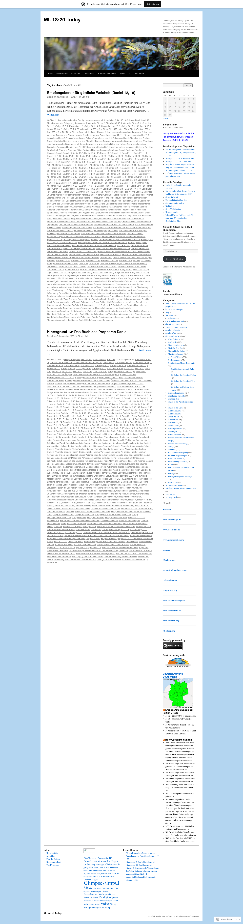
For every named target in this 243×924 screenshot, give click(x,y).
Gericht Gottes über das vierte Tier (84, 254)
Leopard (64, 281)
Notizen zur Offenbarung (177, 443)
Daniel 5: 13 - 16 (57, 176)
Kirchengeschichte (175, 428)
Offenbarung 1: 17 (60, 290)
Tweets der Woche (175, 458)
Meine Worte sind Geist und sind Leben (126, 281)
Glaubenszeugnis (174, 410)
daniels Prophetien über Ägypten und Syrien (80, 212)
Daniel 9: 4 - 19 (86, 191)
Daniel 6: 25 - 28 (129, 179)
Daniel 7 (76, 182)
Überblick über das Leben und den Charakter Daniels (78, 141)
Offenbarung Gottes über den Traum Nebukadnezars (127, 290)
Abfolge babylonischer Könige (90, 132)
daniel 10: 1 (78, 152)
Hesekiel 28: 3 (125, 260)
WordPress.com (52, 865)
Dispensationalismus (176, 392)
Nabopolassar (108, 284)
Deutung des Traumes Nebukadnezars (76, 224)
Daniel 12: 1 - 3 (89, 158)
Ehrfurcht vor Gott (135, 233)
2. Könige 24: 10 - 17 (108, 126)
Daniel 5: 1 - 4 (131, 173)
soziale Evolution (63, 305)
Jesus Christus (79, 266)
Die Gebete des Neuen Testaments (181, 363)
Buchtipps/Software (107, 73)
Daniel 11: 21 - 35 (70, 155)
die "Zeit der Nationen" (124, 224)
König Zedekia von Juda (139, 275)
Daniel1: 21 (59, 200)
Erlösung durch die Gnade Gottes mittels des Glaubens (102, 242)
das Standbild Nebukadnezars (112, 218)
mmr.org (166, 550)
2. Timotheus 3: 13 (83, 129)
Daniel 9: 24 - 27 (70, 191)
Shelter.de (167, 509)
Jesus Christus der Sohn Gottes (132, 266)
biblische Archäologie (173, 309)
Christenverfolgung (175, 354)
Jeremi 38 (83, 263)
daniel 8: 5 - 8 (72, 188)
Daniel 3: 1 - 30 (101, 167)
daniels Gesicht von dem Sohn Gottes (88, 203)
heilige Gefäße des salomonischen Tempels (132, 257)
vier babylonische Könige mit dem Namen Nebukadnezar (96, 311)
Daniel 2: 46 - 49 (73, 167)
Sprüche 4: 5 (106, 305)
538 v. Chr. (97, 129)
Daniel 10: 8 (105, 152)
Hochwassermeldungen (178, 739)
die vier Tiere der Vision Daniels (133, 469)
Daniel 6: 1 (132, 176)
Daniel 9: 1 (107, 188)
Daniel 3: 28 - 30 (73, 170)
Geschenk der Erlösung (110, 254)
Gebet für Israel (171, 197)
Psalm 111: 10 (84, 299)
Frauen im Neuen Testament (176, 327)
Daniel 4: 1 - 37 (117, 170)
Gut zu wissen (173, 416)
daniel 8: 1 (110, 185)
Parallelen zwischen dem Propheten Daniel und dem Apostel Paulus (78, 296)
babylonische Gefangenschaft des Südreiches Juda (86, 383)
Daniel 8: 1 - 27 (123, 185)
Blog (167, 312)
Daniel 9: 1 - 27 (120, 188)
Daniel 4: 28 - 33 (57, 173)
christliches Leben (172, 324)
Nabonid (77, 284)
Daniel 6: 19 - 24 (99, 179)
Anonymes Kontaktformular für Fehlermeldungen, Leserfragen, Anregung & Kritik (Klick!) (178, 137)
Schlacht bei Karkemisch (111, 302)
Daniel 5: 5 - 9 (120, 176)
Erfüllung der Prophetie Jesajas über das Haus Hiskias (115, 239)
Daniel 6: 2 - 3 (114, 179)
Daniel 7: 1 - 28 (100, 182)
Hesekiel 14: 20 (78, 260)
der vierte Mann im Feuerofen (113, 460)
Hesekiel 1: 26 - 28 (109, 260)
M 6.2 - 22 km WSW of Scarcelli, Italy (180, 715)
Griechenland (106, 257)
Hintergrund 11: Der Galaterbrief (178, 161)
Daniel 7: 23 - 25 (57, 185)
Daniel (59, 152)
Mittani (69, 284)
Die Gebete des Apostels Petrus (183, 380)
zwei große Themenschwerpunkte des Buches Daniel (121, 559)
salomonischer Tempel (70, 302)
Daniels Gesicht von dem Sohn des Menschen (115, 442)
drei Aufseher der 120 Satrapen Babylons (107, 472)
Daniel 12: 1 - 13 (73, 158)
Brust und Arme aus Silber (70, 149)
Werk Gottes (173, 482)
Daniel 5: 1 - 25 (102, 173)
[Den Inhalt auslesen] (164, 709)
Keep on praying (172, 212)
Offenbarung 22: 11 (77, 290)
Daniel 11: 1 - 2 (140, 152)
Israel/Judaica (70, 120)
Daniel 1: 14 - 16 (96, 161)
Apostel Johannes (91, 135)
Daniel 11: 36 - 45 (119, 155)
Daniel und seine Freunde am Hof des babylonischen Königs (88, 439)
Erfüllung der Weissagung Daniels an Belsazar (118, 481)
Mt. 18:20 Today (62, 19)
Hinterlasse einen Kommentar (99, 319)
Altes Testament (174, 339)
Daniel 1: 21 (126, 161)
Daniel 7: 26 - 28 (73, 185)
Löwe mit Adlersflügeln (129, 520)
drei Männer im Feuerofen (68, 233)
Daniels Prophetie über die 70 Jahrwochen (103, 206)
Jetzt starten (153, 4)
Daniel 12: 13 (130, 158)
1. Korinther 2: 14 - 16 (113, 120)
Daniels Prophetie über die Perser (98, 209)
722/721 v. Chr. (69, 132)
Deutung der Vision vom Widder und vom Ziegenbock (102, 463)
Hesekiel (51, 260)
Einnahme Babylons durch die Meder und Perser (123, 236)
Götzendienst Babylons (57, 251)
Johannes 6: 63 (72, 269)
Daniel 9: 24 (57, 191)
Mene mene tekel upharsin (135, 523)
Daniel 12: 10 (117, 158)
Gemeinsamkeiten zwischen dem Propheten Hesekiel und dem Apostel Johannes (98, 493)
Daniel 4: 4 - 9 (88, 173)
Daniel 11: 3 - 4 (86, 155)
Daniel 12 (61, 158)
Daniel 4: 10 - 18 (132, 170)
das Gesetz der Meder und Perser (107, 215)
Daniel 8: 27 (59, 188)
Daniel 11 (116, 152)
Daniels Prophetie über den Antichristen (65, 206)
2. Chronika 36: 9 (72, 365)
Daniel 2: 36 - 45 (102, 407)
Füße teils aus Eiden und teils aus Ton (113, 248)
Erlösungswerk (135, 242)
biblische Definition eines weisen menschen (115, 146)
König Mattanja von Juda (120, 514)
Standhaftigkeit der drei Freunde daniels (120, 547)
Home (50, 73)
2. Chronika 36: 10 (94, 123)
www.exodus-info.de (171, 529)
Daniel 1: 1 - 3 (81, 161)
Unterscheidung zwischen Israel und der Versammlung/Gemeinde (98, 550)
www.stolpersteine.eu (172, 610)
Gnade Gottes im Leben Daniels (136, 254)
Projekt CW (125, 73)
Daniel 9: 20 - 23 (102, 431)
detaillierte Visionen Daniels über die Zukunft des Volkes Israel (85, 221)
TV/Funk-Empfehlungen (177, 455)
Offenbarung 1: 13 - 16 (119, 529)
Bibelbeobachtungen (176, 345)
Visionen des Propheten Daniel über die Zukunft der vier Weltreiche (88, 314)
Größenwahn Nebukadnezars (85, 257)
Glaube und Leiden (172, 330)
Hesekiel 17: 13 (93, 260)
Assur (70, 138)
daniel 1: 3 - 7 (139, 161)
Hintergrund (86, 359)
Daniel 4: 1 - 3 (103, 170)
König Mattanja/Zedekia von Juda (80, 275)
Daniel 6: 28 (143, 179)
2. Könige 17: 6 (59, 126)
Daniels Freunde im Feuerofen (117, 200)
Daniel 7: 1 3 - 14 (129, 182)
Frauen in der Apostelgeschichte (180, 401)
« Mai (165, 118)
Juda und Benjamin (88, 269)
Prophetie (111, 359)
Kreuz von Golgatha (127, 278)
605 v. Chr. (56, 132)
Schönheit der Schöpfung (178, 452)
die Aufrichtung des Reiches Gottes (119, 466)
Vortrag (171, 473)
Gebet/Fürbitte (176, 357)
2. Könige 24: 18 (141, 126)
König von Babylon (118, 275)
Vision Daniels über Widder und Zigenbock (95, 553)
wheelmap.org (169, 630)
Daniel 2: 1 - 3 (70, 164)
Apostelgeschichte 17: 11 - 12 (113, 135)
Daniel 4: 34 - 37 (73, 173)
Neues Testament (174, 434)
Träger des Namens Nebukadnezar (78, 308)
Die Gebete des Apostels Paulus (183, 375)
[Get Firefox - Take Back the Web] (178, 667)
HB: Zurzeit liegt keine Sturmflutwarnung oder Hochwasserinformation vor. (180, 787)
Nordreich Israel (110, 287)
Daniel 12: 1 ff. (103, 158)
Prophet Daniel (116, 296)
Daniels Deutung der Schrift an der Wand (84, 200)
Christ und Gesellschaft (174, 321)
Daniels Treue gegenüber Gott (60, 215)
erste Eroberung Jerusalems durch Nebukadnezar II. (101, 487)
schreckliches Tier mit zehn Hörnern (113, 544)
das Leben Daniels (61, 218)
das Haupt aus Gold (132, 215)
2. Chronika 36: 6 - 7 (130, 123)
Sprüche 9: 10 (119, 305)
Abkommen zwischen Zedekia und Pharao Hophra (96, 374)
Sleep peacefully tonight (174, 203)
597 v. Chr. (139, 129)
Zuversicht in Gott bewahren (176, 200)
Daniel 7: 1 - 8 (114, 182)
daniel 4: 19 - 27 (98, 413)
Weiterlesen (54, 114)
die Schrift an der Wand (136, 227)
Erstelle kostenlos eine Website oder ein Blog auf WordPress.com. (173, 916)
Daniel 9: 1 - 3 (134, 188)
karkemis (102, 269)
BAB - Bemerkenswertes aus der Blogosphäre (100, 861)
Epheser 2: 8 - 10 (54, 239)
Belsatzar (90, 146)
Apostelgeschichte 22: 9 (138, 135)
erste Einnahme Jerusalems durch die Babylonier (94, 245)
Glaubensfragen (171, 333)
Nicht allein (169, 206)
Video (170, 464)
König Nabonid (102, 275)
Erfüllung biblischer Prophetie (76, 239)
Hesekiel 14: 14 (63, 260)
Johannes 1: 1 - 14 (55, 269)
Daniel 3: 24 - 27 (57, 170)
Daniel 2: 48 (87, 167)
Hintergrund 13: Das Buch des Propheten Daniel (87, 331)
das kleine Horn (114, 457)
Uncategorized (171, 497)
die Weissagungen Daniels (106, 230)
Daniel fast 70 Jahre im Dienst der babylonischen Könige (120, 434)
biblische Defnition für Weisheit (111, 389)
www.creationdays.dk (172, 519)
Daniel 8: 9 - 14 (86, 188)
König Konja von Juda (119, 272)
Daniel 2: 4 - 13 (58, 167)
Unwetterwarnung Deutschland (173, 675)
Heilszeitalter (173, 419)
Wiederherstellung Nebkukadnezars (63, 317)
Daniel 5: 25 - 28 (89, 176)
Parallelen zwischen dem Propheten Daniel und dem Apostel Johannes (119, 293)
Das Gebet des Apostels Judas (182, 369)
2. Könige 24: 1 (74, 126)
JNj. (87, 96)
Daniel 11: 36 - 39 (102, 155)
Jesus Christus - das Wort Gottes (102, 266)
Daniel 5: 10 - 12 (97, 416)
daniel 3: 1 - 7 (115, 167)
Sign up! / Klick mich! (174, 259)
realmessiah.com (170, 580)
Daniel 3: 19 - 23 (98, 410)
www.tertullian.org (171, 620)
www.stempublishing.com (174, 600)
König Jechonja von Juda (131, 269)
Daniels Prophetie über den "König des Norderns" (128, 203)
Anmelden (50, 856)
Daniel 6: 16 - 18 (84, 179)
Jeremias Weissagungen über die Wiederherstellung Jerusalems (104, 505)
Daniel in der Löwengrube (101, 194)
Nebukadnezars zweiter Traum (88, 287)
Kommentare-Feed (53, 862)
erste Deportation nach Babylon (117, 484)
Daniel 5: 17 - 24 (73, 176)
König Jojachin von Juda (122, 511)
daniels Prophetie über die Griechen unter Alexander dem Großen (116, 448)
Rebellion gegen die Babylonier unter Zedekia (128, 299)
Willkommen (62, 73)
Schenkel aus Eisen (90, 302)
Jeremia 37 (94, 263)
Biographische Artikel (176, 351)
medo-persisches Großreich (94, 281)
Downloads (89, 73)
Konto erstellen (52, 853)
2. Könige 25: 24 (83, 368)
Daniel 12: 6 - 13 (144, 158)
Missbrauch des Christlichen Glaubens (180, 488)
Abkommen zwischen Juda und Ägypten (123, 132)
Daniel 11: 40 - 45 (136, 155)
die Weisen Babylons (83, 230)
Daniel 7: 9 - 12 (89, 185)
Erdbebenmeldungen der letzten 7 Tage (178, 711)
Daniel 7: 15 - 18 (99, 425)
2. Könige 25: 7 (67, 129)
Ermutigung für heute (176, 395)
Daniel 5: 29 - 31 (105, 176)
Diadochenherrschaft (103, 224)
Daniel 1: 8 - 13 (104, 404)
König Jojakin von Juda (97, 272)
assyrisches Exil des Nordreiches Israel (92, 138)
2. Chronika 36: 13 (112, 123)
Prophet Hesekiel (132, 296)
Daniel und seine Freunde (86, 197)
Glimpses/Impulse (72, 359)
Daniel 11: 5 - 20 (105, 398)
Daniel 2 (59, 164)
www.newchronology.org (173, 539)
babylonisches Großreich (105, 386)
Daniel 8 (100, 185)
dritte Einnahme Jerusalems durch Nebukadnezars (103, 233)
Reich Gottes (53, 302)
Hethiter (136, 260)
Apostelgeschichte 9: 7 (57, 138)
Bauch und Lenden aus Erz (69, 146)
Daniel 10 (67, 152)
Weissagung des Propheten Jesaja (134, 314)
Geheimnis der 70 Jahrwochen (83, 251)
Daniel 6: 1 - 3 (53, 179)
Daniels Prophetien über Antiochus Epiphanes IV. (101, 451)
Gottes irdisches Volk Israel (59, 257)
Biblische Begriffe (175, 348)
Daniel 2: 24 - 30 (116, 164)
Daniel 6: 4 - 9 (65, 182)
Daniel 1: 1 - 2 (53, 161)
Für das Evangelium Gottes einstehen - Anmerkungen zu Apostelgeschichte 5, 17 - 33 (180, 152)
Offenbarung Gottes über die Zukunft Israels (66, 293)
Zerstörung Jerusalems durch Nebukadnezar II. (120, 317)
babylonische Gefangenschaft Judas (69, 144)
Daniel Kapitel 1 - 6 (122, 194)
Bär (83, 146)
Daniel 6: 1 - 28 (145, 176)
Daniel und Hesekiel (64, 197)
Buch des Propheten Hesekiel (103, 392)
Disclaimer (139, 73)
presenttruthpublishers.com (174, 570)
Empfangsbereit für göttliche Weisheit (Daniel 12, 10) (91, 92)
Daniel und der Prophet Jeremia (104, 436)
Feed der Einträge (53, 859)
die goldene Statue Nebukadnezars (109, 227)
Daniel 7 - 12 (87, 182)
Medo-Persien (75, 281)
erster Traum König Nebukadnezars (79, 248)
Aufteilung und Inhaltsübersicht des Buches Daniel (87, 380)
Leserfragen (172, 431)
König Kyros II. (136, 272)
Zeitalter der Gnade (89, 317)
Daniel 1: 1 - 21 (67, 161)
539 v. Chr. (108, 129)
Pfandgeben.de (169, 560)
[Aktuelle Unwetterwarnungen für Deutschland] (178, 707)
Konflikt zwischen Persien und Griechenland (97, 278)
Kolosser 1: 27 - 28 (55, 278)
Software (171, 318)
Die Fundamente (174, 360)
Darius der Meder (83, 215)
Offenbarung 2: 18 (95, 290)
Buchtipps (169, 315)
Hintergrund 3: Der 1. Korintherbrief (179, 158)
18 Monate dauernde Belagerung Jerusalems (93, 362)
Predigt (81, 120)
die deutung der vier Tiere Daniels (77, 227)
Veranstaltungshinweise (177, 461)
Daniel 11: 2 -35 (54, 155)
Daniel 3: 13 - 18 (129, 167)
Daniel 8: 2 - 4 (106, 428)
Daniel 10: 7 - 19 (91, 152)
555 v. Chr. (118, 129)
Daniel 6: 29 (52, 182)
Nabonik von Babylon (91, 284)
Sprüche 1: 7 (77, 305)
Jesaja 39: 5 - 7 (65, 266)
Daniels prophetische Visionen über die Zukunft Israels (125, 212)
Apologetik (172, 342)
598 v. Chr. (77, 371)
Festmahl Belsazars (140, 248)
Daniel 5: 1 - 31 (117, 173)
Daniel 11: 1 (127, 152)
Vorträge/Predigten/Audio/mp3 (180, 476)
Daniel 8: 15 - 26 (138, 185)
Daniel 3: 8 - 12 (89, 170)
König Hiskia (113, 269)
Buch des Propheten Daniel (112, 149)
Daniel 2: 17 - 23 (100, 164)
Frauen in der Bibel (175, 407)
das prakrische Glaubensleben (84, 218)
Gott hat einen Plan (173, 221)
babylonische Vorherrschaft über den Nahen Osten (109, 144)
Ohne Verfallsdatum (173, 209)
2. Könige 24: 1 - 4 (90, 126)
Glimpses (76, 73)
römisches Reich (98, 299)
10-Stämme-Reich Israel (135, 120)
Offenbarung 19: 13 (127, 287)
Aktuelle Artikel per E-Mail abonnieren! (177, 228)
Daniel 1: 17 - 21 (112, 161)
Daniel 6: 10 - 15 (68, 179)
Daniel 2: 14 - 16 (85, 164)
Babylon (107, 141)
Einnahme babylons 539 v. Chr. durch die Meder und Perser (74, 236)
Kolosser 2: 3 (71, 278)
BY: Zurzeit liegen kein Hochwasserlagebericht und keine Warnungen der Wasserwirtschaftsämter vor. (180, 766)
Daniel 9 (98, 188)
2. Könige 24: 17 (126, 126)
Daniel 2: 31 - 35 (132, 164)
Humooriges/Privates (173, 485)
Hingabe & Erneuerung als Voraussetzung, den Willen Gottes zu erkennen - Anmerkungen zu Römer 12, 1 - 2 (180, 167)
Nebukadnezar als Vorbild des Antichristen (116, 526)
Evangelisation (173, 398)
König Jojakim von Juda (75, 272)
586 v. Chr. (128, 129)
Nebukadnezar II (66, 287)
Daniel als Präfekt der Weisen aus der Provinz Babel (117, 191)
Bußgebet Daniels (91, 149)
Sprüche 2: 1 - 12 (92, 305)
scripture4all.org (170, 590)
